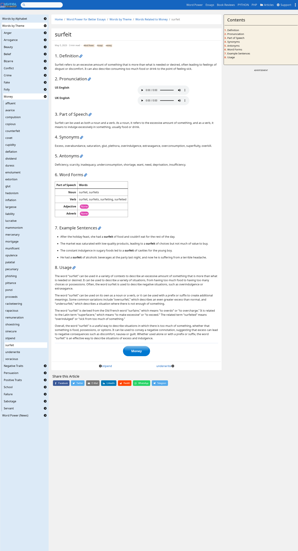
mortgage (11, 241)
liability (9, 214)
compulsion (13, 117)
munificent (12, 248)
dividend (11, 158)
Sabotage (10, 401)
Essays (210, 5)
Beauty (8, 47)
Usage (231, 57)
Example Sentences (238, 53)
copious (10, 124)
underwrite (12, 352)
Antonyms (233, 45)
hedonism (11, 193)
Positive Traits (13, 380)
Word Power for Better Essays (86, 19)
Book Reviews (226, 5)
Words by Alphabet (14, 19)
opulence (11, 255)
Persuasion (11, 373)
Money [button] (136, 351)
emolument (13, 172)
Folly (7, 89)
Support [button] (285, 5)
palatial (10, 262)
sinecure (11, 331)
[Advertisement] (261, 96)
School (8, 387)
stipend (10, 338)
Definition (233, 30)
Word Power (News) (15, 415)
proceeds (11, 297)
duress (9, 165)
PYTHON (243, 5)
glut (8, 186)
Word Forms (234, 49)
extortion (11, 179)
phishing (11, 276)
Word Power (194, 5)
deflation (11, 152)
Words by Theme (13, 26)
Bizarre (8, 61)
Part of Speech (235, 38)
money (109, 45)
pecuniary (11, 269)
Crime (8, 75)
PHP (254, 5)
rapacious (11, 310)
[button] (45, 18)
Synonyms (233, 41)
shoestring (12, 324)
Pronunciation (235, 34)
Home (59, 19)
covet (8, 138)
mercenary (12, 234)
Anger (8, 33)
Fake (7, 82)
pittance (10, 283)
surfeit (9, 345)
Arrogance (11, 40)
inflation (10, 200)
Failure (8, 394)
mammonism (14, 228)
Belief (7, 54)
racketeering (13, 304)
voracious (11, 359)
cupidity (10, 145)
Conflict (9, 68)
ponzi (9, 290)
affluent (10, 103)
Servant (9, 408)
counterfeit (12, 131)
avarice (10, 110)
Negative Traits (13, 366)
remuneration (14, 317)
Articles (268, 5)
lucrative (11, 221)
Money (8, 96)
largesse (10, 207)
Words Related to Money (151, 19)
